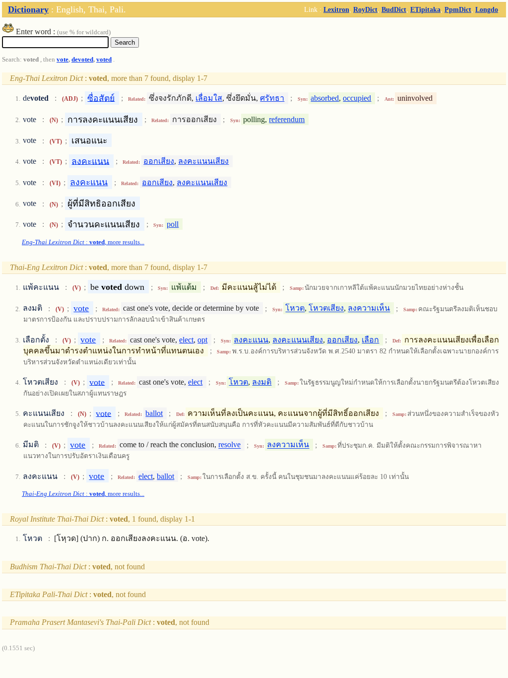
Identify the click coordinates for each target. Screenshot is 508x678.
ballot (154, 413)
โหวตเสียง (326, 308)
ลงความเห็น (369, 308)
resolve (229, 445)
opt (202, 340)
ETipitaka (425, 9)
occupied (357, 98)
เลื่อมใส (208, 98)
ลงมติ (261, 382)
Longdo (486, 9)
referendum (287, 119)
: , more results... (83, 242)
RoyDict (365, 9)
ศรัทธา (272, 98)
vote (62, 59)
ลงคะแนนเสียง (203, 161)
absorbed (325, 98)
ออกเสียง (158, 161)
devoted (82, 59)
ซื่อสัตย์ (101, 98)
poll (173, 224)
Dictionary (28, 9)
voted (104, 59)
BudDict (393, 9)
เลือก (370, 340)
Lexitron (336, 9)
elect (186, 340)
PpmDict (457, 9)
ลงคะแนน (90, 161)
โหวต (295, 308)
